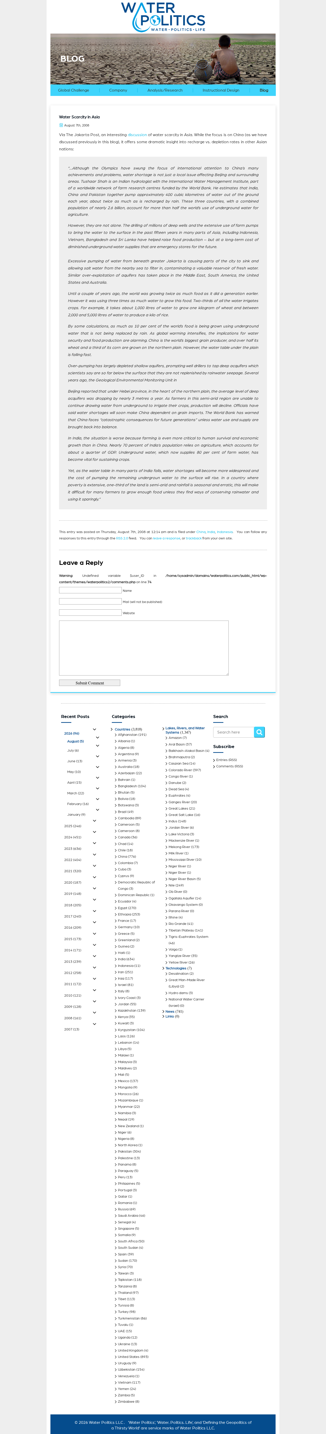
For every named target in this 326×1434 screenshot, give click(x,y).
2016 (72, 927)
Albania (124, 741)
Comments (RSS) (229, 766)
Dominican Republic (134, 895)
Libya (122, 1049)
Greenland (126, 940)
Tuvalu (123, 1325)
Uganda (124, 1337)
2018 (72, 905)
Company (118, 90)
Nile (172, 885)
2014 (72, 950)
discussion (137, 135)
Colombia (125, 863)
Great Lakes (178, 808)
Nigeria (123, 1139)
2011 (72, 984)
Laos (122, 1036)
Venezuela (126, 1376)
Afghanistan (128, 735)
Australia (125, 767)
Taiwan (123, 1273)
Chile (122, 850)
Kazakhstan (127, 1010)
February (78, 804)
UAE (121, 1331)
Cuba (122, 869)
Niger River (177, 866)
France (123, 921)
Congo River (178, 776)
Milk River (176, 853)
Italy (121, 991)
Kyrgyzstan (127, 1030)
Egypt (122, 908)
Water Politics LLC (105, 1423)
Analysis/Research (165, 90)
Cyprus (123, 876)
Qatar (122, 1196)
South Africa (128, 1241)
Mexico (123, 1081)
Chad (122, 844)
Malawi (123, 1055)
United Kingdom (130, 1350)
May (74, 772)
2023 (72, 849)
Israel (122, 985)
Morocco (125, 1094)
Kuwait (123, 1023)
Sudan (123, 1261)
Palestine (125, 1158)
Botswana (126, 805)
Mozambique (128, 1100)
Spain (122, 1254)
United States (129, 1357)
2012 (72, 973)
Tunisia (123, 1305)
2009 (72, 1007)
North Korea (128, 1145)
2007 (71, 1029)
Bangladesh (127, 786)
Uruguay (124, 1363)
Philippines (126, 1183)
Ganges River (179, 802)
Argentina (126, 754)
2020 (72, 882)
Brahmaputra (179, 757)
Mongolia (125, 1087)
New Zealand (128, 1126)
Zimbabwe (126, 1401)
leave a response (166, 538)
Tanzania (125, 1286)
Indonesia (225, 532)
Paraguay (125, 1171)
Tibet (122, 1299)
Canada (124, 837)
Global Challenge (73, 90)
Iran (121, 972)
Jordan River (179, 827)
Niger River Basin (182, 879)
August (75, 741)
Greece (124, 934)
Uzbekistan (126, 1369)
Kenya (123, 1017)
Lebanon (125, 1042)
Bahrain (124, 780)
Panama (124, 1164)
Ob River (175, 892)
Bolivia (123, 799)
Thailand (125, 1293)
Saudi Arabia (128, 1215)
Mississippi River (182, 860)
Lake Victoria (179, 834)
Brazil (122, 812)
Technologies (176, 968)
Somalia (124, 1235)
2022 (72, 860)
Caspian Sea (178, 763)
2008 (72, 1018)
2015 (72, 939)
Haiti (121, 953)
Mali (121, 1075)
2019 (72, 894)
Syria (122, 1267)
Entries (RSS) (226, 760)
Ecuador (124, 901)
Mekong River (179, 847)
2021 (72, 871)
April (74, 782)
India (211, 532)
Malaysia (125, 1062)
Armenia (125, 760)
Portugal (125, 1190)
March (75, 793)
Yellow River (178, 962)
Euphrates (177, 795)
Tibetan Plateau (181, 930)
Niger (122, 1132)
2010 (72, 995)
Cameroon (126, 824)
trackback (194, 538)
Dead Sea (176, 789)
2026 (71, 733)
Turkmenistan (129, 1318)
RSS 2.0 (122, 538)
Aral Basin (177, 744)
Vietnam (124, 1382)
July (73, 750)
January (76, 814)
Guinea (123, 946)
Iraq (121, 978)
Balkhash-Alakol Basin (187, 751)
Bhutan (124, 792)
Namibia (124, 1113)
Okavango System (183, 905)
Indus (173, 821)
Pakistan (125, 1151)
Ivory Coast (127, 998)
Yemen (123, 1389)
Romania (125, 1203)
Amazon (175, 738)
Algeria (123, 748)
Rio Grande (177, 924)
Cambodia (126, 818)
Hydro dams (178, 993)
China (201, 532)
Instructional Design (221, 90)
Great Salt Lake (181, 815)
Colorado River (180, 770)
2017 (72, 916)
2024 (72, 837)
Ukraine (124, 1344)
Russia (123, 1209)
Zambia (124, 1395)
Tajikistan (125, 1280)
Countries (122, 729)
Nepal (122, 1119)
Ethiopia (124, 914)
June (74, 761)
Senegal (124, 1222)
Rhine (173, 917)
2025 (72, 826)
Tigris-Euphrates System (188, 937)
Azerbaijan (126, 773)
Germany (125, 927)
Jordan (123, 1004)
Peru (122, 1177)
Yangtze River (180, 956)
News (170, 1011)
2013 (72, 962)
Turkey (123, 1312)
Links (170, 1016)
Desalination (179, 974)
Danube (175, 783)
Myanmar (125, 1107)
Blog (264, 90)
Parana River (179, 911)
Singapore (126, 1228)
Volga (173, 949)
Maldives (125, 1068)
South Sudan (128, 1248)
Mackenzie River (181, 840)
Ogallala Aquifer (181, 898)
